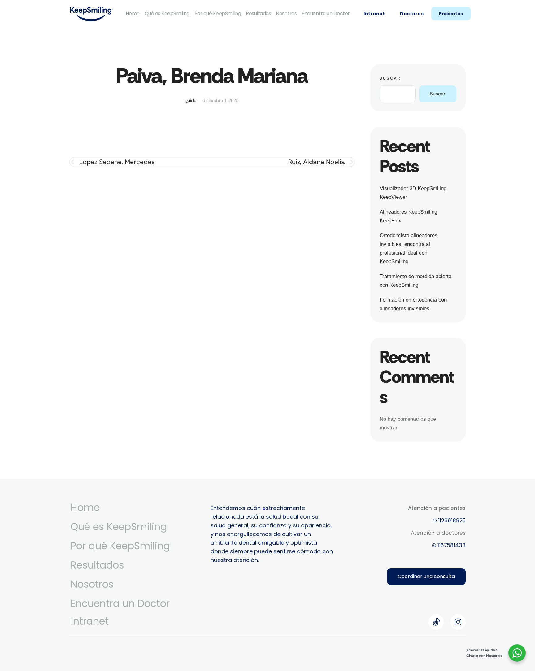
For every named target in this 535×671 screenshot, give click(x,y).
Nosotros (286, 13)
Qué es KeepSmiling (167, 13)
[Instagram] (458, 622)
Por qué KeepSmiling (217, 13)
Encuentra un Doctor (326, 13)
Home (133, 13)
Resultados (258, 13)
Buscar (390, 78)
